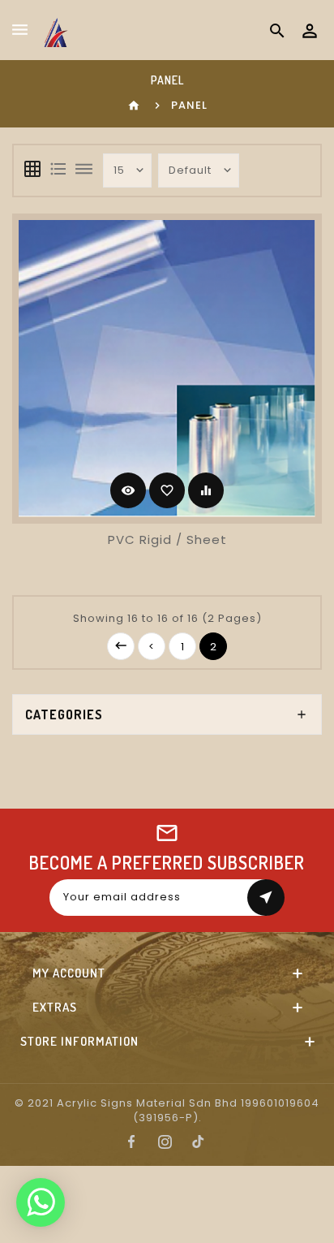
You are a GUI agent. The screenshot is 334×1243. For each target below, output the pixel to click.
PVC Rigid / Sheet (167, 539)
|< (121, 646)
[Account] (309, 31)
